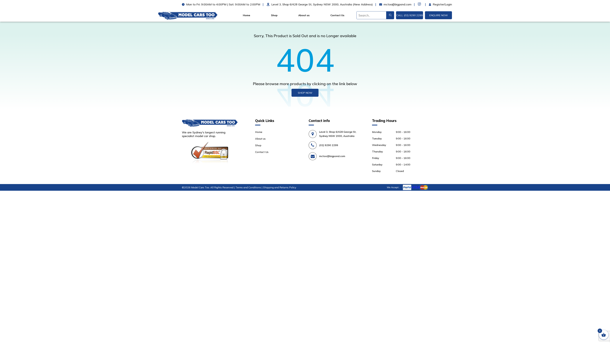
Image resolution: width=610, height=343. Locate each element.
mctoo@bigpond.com (332, 156)
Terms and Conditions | (249, 187)
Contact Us (337, 15)
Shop (274, 15)
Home (246, 15)
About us (304, 15)
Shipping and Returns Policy (279, 187)
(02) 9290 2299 (328, 145)
